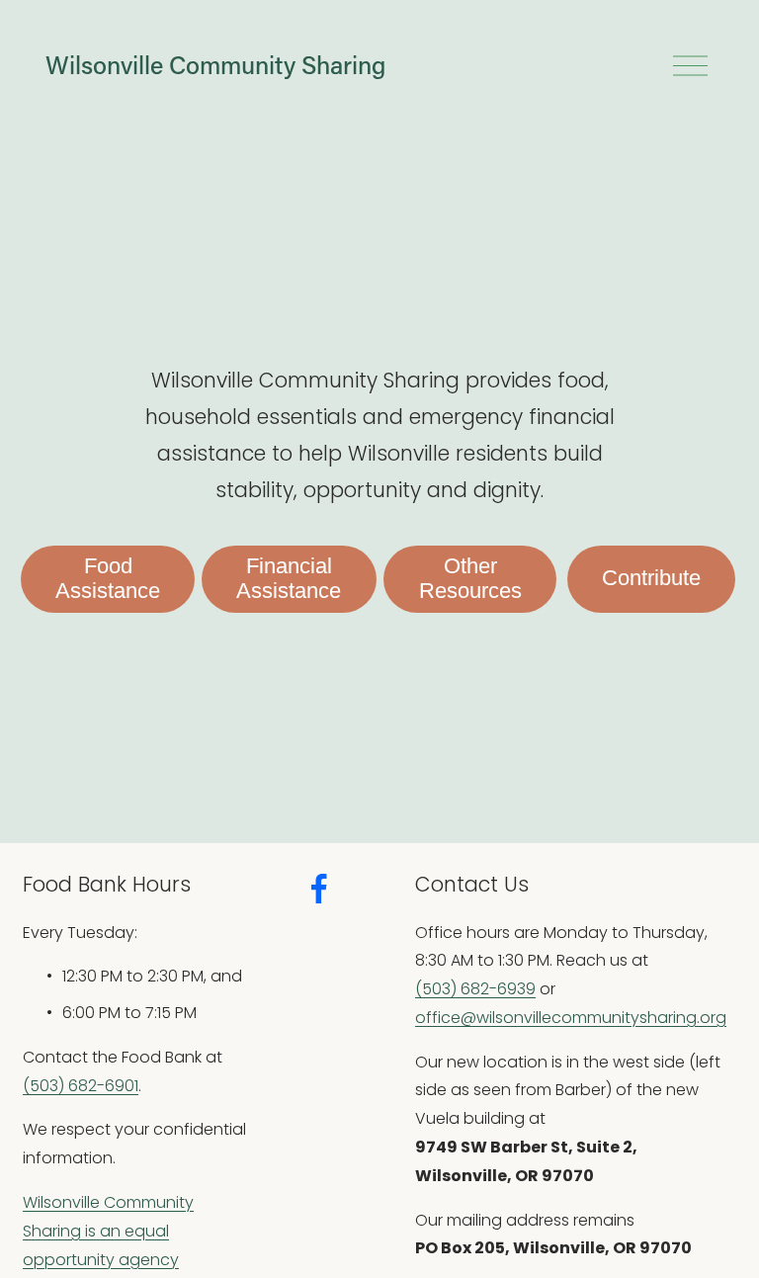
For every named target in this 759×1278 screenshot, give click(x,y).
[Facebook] (319, 888)
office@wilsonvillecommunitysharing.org (570, 1017)
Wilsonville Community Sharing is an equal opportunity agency (108, 1231)
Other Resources (470, 578)
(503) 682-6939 (475, 989)
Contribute (651, 578)
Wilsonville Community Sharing (215, 64)
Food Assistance (107, 578)
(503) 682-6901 (80, 1085)
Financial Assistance (288, 578)
